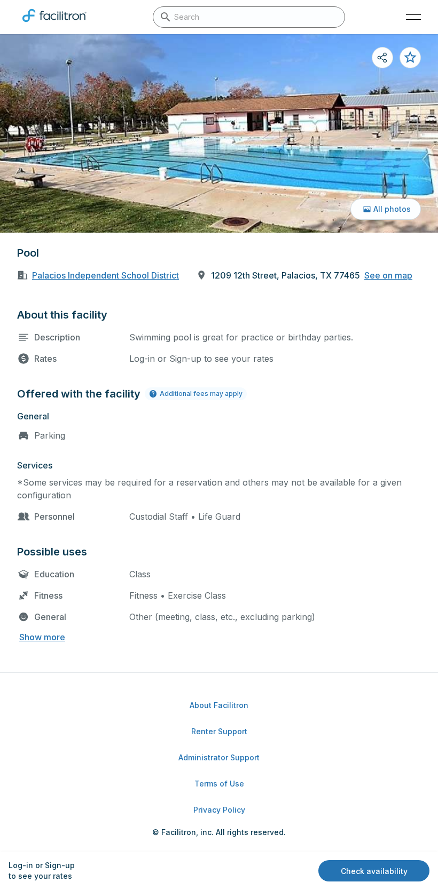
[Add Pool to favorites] (410, 57)
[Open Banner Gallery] (219, 133)
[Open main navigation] (413, 17)
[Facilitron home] (54, 24)
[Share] (382, 57)
